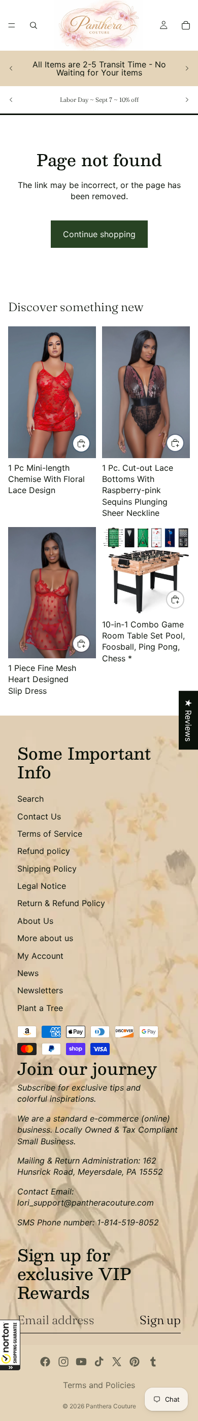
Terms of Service (49, 834)
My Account (40, 956)
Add (183, 599)
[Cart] (186, 25)
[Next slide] (187, 68)
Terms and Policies (99, 1385)
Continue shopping (99, 234)
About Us (35, 921)
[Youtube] (81, 1362)
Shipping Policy (47, 869)
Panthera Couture (111, 1406)
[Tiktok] (99, 1362)
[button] (10, 1345)
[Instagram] (63, 1362)
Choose (89, 443)
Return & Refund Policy (61, 903)
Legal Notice (41, 886)
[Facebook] (45, 1362)
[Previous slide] (11, 68)
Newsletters (40, 990)
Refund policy (43, 851)
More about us (45, 938)
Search (30, 799)
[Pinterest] (134, 1362)
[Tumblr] (153, 1362)
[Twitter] (117, 1362)
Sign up (160, 1320)
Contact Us (39, 816)
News (28, 973)
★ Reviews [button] (188, 720)
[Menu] (11, 25)
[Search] (33, 25)
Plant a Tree (40, 1008)
